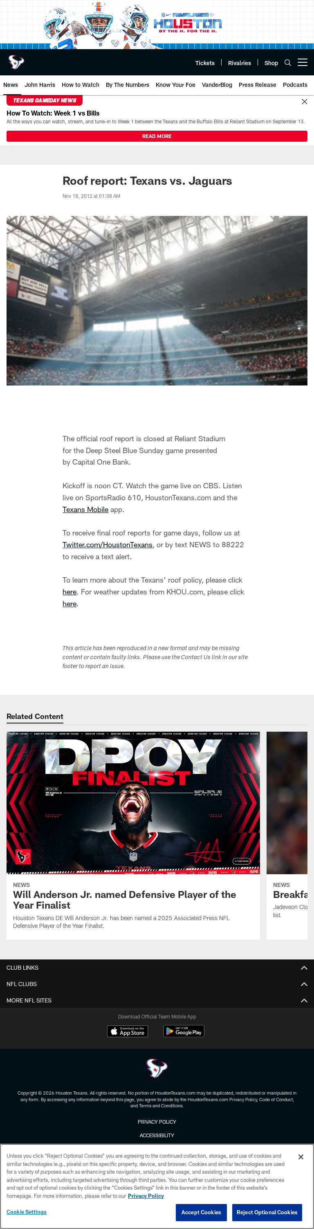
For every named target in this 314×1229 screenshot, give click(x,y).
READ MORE (157, 136)
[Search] (288, 62)
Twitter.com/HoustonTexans (108, 544)
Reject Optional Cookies (267, 1212)
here (69, 591)
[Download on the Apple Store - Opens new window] (127, 1032)
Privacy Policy (157, 1122)
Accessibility (157, 1135)
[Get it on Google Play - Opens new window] (183, 1035)
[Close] (304, 102)
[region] (157, 1186)
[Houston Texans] (157, 1069)
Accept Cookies (201, 1212)
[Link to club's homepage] (16, 59)
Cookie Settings (27, 1212)
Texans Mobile (85, 509)
